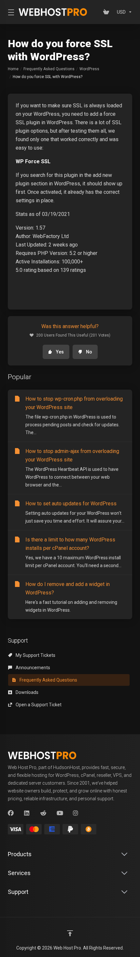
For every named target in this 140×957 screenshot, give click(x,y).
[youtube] (59, 813)
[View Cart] (107, 12)
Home (13, 69)
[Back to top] (70, 933)
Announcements (32, 667)
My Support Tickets (35, 655)
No (89, 351)
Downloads (26, 692)
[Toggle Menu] (9, 12)
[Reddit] (43, 813)
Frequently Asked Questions (49, 69)
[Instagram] (76, 813)
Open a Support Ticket (38, 704)
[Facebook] (11, 813)
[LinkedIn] (27, 813)
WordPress (89, 69)
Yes (60, 351)
